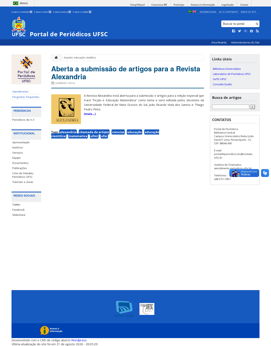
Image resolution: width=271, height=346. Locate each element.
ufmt (94, 136)
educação (134, 132)
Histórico (17, 147)
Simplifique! (137, 4)
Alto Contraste (228, 11)
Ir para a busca (61, 12)
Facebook (18, 209)
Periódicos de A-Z (23, 119)
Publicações (19, 168)
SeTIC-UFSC (220, 79)
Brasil (24, 3)
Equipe (16, 158)
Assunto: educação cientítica (80, 57)
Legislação (227, 4)
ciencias (118, 132)
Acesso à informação (203, 4)
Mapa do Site (248, 11)
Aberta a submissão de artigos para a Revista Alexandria (125, 72)
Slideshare (18, 215)
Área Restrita (219, 42)
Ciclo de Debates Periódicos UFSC (23, 175)
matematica (78, 136)
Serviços (17, 152)
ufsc (104, 136)
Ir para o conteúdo (22, 12)
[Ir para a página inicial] (55, 58)
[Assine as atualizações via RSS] (257, 31)
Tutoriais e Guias (22, 182)
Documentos (20, 163)
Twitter (16, 204)
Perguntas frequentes (25, 97)
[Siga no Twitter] (239, 31)
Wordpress (79, 340)
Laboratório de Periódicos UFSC (232, 74)
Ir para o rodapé (82, 12)
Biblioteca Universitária (227, 69)
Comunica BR (159, 4)
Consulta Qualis (222, 84)
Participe (179, 4)
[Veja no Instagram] (251, 31)
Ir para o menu (42, 12)
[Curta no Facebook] (233, 31)
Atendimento (20, 91)
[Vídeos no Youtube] (245, 31)
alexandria (68, 132)
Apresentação (21, 142)
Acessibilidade (208, 11)
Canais (244, 4)
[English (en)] (194, 11)
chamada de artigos (94, 132)
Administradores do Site (245, 42)
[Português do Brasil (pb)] (190, 11)
